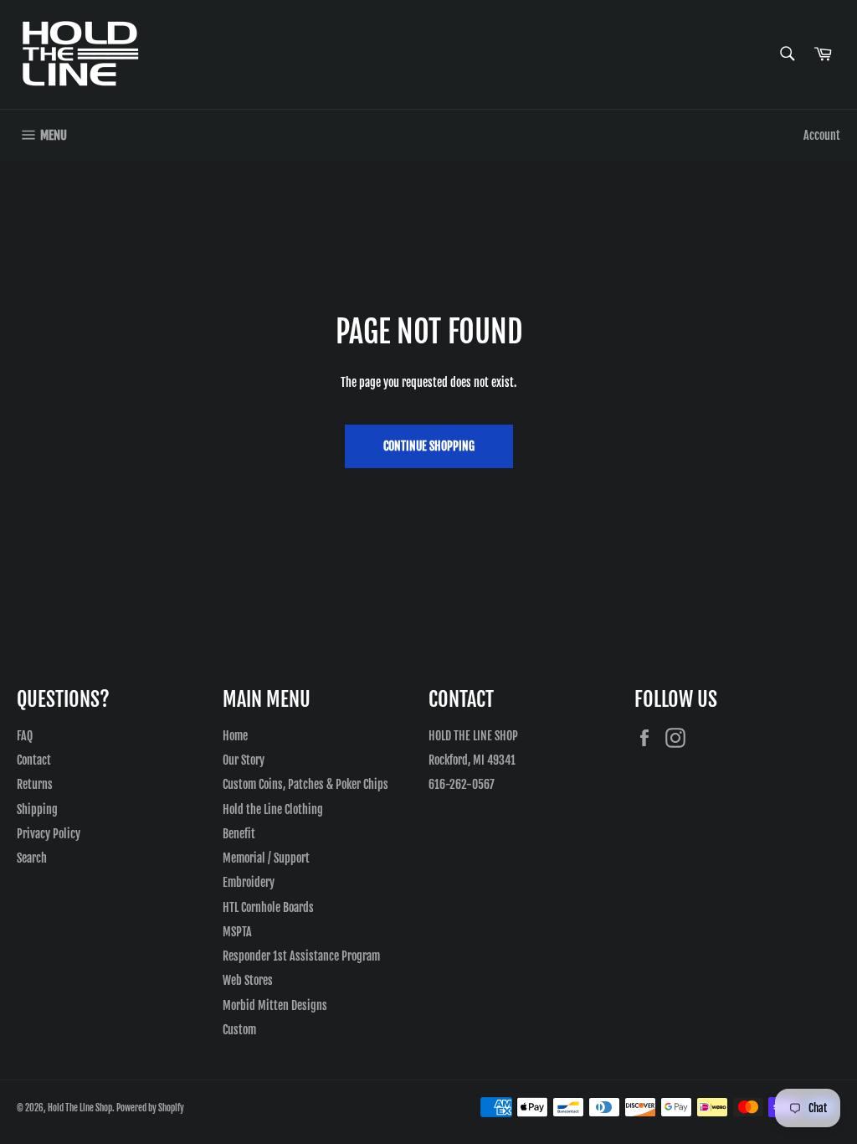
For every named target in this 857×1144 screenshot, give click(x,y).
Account (821, 135)
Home (235, 736)
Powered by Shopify (150, 1108)
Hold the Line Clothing (273, 809)
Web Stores (248, 980)
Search (32, 858)
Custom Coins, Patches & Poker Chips (305, 784)
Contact (34, 760)
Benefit (239, 834)
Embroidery (249, 882)
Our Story (243, 760)
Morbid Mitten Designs (275, 1005)
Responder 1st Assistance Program (301, 956)
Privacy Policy (48, 834)
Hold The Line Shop (80, 1108)
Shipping (37, 809)
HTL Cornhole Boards (268, 907)
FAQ (25, 736)
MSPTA (237, 932)
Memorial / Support (266, 858)
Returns (35, 784)
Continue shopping (429, 446)
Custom (239, 1030)
